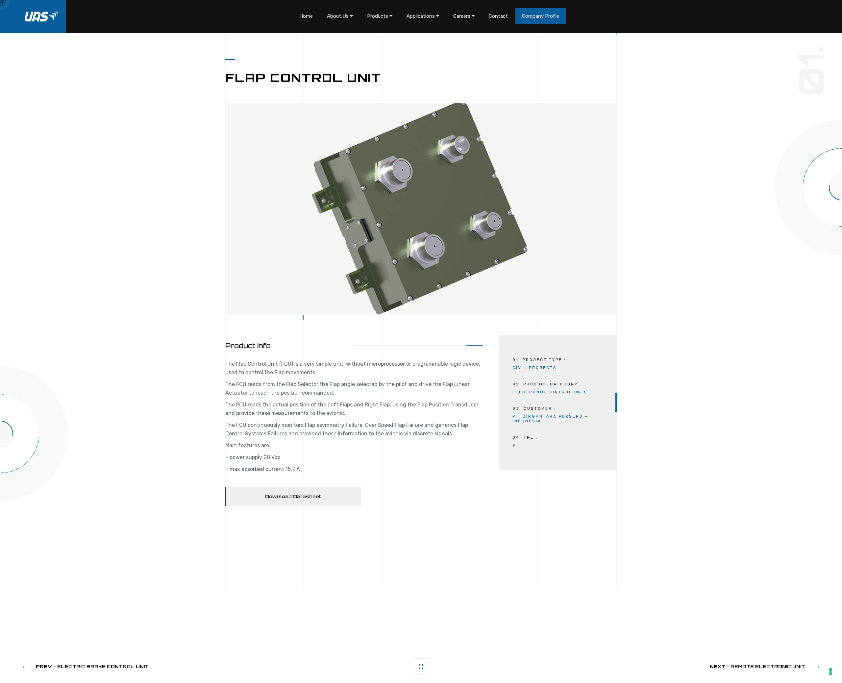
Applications (421, 16)
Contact (498, 16)
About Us (338, 16)
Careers (462, 16)
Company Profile (540, 16)
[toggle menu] (351, 16)
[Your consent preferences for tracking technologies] (830, 671)
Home (306, 16)
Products (378, 16)
